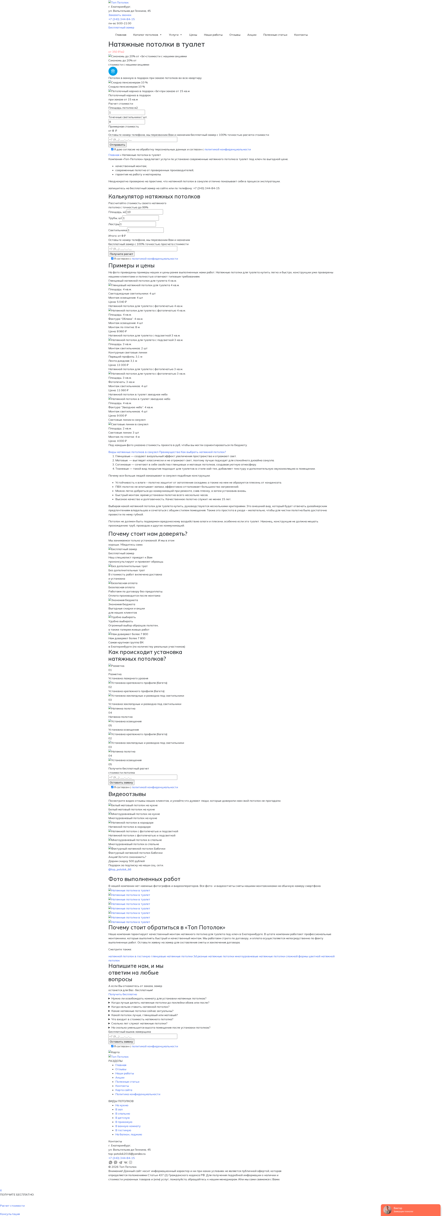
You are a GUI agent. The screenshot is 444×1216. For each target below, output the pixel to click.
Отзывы (234, 34)
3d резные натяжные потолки (213, 956)
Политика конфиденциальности (137, 1094)
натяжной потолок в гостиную (129, 956)
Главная (120, 34)
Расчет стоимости (12, 1205)
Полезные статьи (275, 34)
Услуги (173, 34)
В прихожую (123, 1122)
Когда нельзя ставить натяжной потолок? (140, 1006)
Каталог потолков (145, 34)
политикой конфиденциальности (227, 149)
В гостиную (123, 1130)
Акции (251, 34)
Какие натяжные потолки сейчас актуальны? (142, 1011)
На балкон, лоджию (128, 1134)
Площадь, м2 (117, 212)
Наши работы (213, 34)
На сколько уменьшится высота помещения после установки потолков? (160, 1027)
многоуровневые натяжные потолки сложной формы (271, 956)
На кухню (121, 1105)
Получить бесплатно (122, 994)
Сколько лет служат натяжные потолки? (139, 1023)
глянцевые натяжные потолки (172, 956)
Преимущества (169, 452)
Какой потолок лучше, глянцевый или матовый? (144, 1015)
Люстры (113, 224)
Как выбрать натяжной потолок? (203, 452)
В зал (119, 1109)
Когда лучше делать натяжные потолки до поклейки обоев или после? (160, 1002)
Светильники (117, 230)
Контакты (301, 34)
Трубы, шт (115, 218)
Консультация (10, 1214)
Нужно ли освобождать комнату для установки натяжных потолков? (158, 998)
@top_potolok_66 (119, 869)
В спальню (122, 1113)
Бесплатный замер (121, 27)
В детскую (122, 1117)
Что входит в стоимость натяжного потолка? (142, 1019)
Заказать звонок (119, 15)
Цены (193, 34)
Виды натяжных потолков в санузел (133, 452)
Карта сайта (123, 1090)
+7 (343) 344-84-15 (121, 19)
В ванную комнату (128, 1126)
